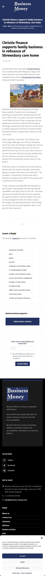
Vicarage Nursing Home (31, 77)
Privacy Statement (26, 573)
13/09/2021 (7, 61)
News (9, 26)
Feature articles (8, 529)
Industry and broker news (19, 266)
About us (5, 513)
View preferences (22, 568)
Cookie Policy (16, 573)
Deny (22, 562)
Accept (22, 556)
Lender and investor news (20, 274)
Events (12, 262)
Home (4, 26)
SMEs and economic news (19, 290)
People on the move (17, 282)
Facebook (11, 465)
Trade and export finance (19, 298)
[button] (42, 538)
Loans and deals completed (20, 278)
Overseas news (15, 294)
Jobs (11, 254)
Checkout (6, 521)
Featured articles (16, 250)
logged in (16, 238)
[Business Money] (22, 6)
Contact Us (6, 517)
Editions (5, 525)
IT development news (18, 270)
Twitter (10, 460)
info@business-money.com (16, 500)
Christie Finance (33, 69)
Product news (14, 286)
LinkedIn (11, 470)
